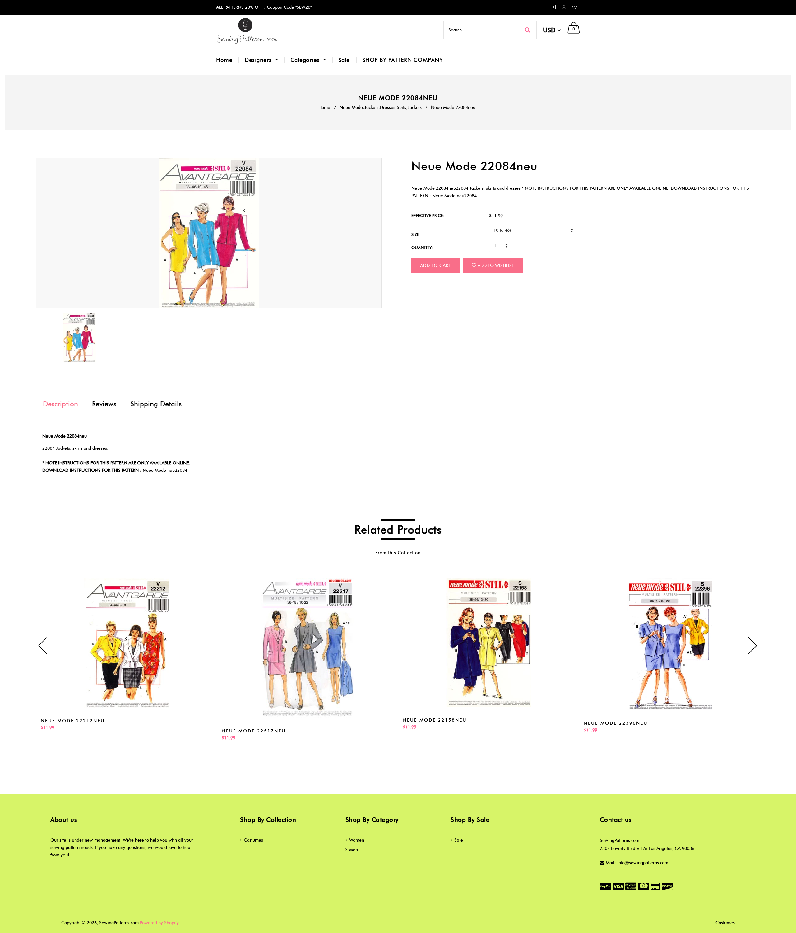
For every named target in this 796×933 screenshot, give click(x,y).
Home (224, 60)
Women (356, 840)
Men (353, 849)
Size (415, 234)
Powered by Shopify (159, 923)
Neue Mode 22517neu (254, 731)
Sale (344, 60)
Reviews (104, 404)
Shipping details (156, 404)
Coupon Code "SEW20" (289, 7)
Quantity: (422, 247)
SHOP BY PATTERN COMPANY (402, 60)
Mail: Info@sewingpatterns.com (637, 863)
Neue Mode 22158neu (435, 720)
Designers (259, 60)
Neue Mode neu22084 (165, 470)
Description (60, 404)
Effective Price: (427, 215)
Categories (306, 60)
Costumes (253, 840)
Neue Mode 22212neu (73, 720)
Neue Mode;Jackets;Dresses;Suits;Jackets (381, 107)
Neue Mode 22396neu (616, 723)
